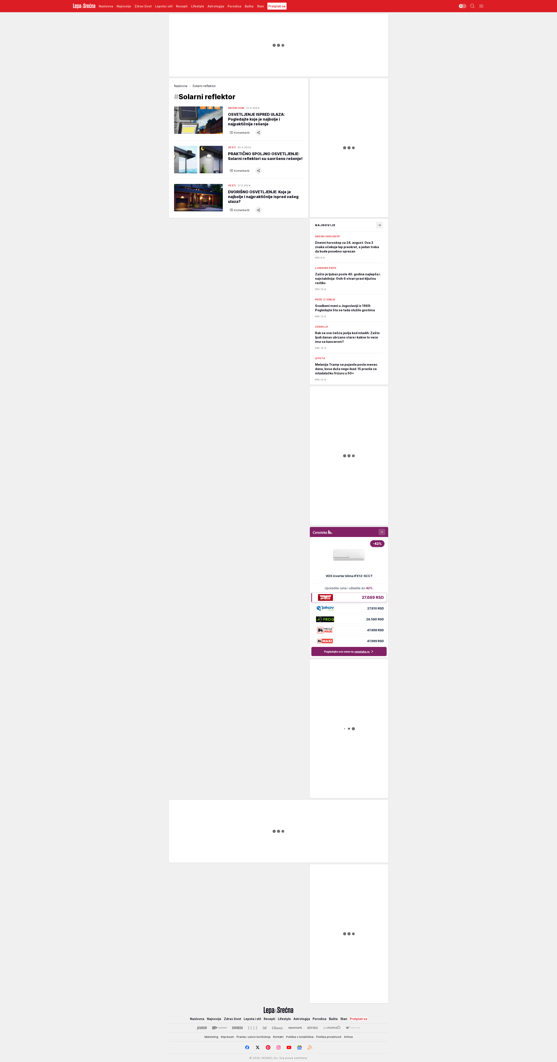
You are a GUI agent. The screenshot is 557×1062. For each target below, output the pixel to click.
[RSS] (309, 1047)
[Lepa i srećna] (84, 6)
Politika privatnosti (328, 1036)
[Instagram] (278, 1047)
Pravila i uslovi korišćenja (253, 1036)
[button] (239, 132)
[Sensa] (312, 1027)
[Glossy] (277, 1027)
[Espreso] (237, 1027)
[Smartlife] (295, 1027)
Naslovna (180, 86)
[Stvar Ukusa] (353, 1027)
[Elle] (252, 1027)
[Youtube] (289, 1047)
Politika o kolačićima (300, 1036)
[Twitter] (257, 1047)
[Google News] (299, 1047)
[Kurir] (202, 1027)
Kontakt (278, 1036)
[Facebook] (247, 1047)
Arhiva (348, 1036)
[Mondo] (219, 1027)
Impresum (227, 1036)
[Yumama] (332, 1027)
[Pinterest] (268, 1047)
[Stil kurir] (264, 1027)
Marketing (211, 1036)
